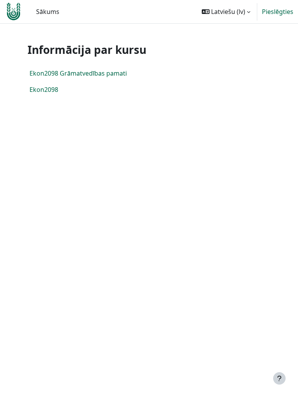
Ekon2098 (43, 89)
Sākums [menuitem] (47, 11)
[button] (226, 11)
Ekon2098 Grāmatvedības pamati (78, 73)
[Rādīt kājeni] (279, 378)
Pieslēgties (277, 11)
